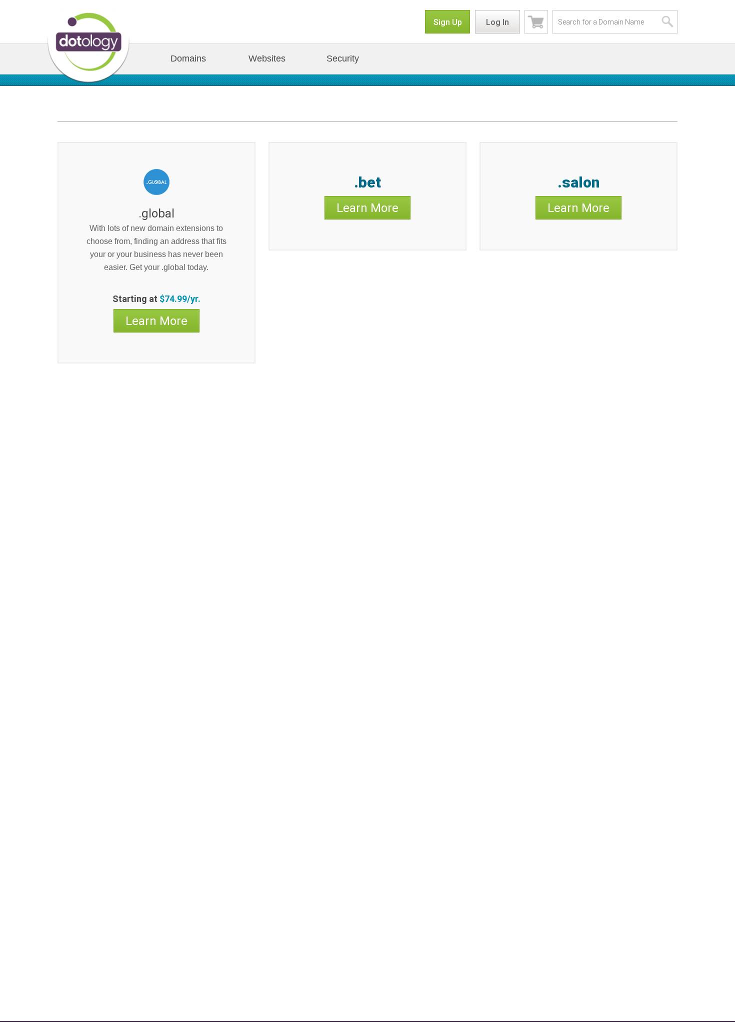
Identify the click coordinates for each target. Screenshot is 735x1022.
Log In (497, 22)
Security (342, 59)
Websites (267, 59)
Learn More (157, 321)
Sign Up (448, 22)
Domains (188, 59)
